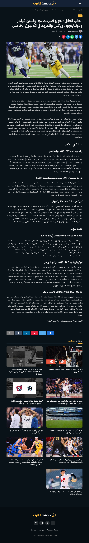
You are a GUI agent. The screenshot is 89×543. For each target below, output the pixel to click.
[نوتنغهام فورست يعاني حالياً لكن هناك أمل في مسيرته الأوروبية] (25, 417)
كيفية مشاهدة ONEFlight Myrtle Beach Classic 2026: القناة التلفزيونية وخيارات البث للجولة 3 (25, 371)
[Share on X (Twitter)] (76, 37)
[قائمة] (80, 3)
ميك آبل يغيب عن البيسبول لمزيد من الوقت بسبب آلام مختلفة (66, 493)
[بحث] (9, 3)
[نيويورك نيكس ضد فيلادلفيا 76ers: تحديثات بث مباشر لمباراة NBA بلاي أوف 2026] (64, 388)
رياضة (80, 16)
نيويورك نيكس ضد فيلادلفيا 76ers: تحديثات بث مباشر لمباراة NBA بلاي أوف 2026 (64, 402)
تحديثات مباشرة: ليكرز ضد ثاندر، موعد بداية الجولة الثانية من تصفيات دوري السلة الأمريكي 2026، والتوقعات (26, 462)
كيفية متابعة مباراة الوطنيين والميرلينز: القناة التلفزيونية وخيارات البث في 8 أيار (27, 402)
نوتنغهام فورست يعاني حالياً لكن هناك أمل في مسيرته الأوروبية (26, 431)
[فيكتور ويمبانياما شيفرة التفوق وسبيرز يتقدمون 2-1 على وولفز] (64, 356)
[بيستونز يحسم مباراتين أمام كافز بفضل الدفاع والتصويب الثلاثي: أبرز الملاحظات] (64, 447)
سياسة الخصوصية (52, 530)
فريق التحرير (71, 31)
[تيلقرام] (68, 37)
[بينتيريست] (64, 37)
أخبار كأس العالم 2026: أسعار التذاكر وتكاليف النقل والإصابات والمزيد (65, 431)
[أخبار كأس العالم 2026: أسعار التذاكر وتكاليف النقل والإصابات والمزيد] (64, 417)
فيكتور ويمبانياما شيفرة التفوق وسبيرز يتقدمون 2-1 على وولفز (65, 370)
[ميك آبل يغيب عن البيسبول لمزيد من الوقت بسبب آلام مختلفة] (64, 479)
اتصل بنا (33, 530)
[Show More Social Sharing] (59, 37)
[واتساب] (72, 37)
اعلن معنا (41, 530)
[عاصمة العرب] (44, 3)
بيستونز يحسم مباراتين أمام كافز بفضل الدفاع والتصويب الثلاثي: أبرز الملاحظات (65, 461)
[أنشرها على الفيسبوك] (80, 37)
